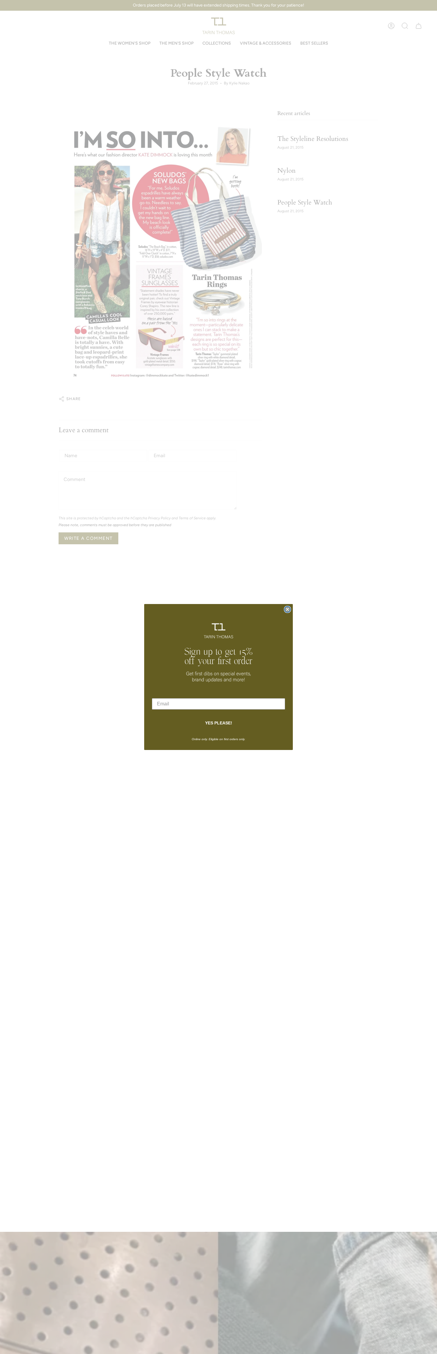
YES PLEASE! (218, 723)
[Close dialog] (287, 609)
